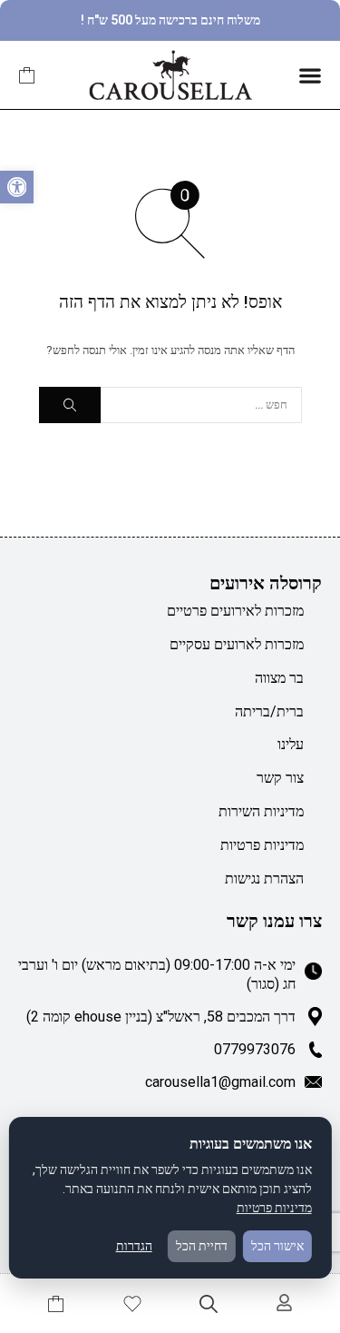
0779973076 (255, 1049)
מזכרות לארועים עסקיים (237, 644)
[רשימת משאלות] (132, 1304)
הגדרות (134, 1246)
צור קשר (280, 777)
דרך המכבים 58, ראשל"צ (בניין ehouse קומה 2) (161, 1016)
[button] (17, 187)
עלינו (290, 744)
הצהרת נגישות (264, 878)
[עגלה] (27, 75)
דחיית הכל (202, 1246)
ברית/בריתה (269, 711)
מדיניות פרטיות (262, 845)
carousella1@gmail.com (220, 1082)
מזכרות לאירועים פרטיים (235, 610)
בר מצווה (279, 677)
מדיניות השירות (261, 811)
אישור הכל (277, 1246)
